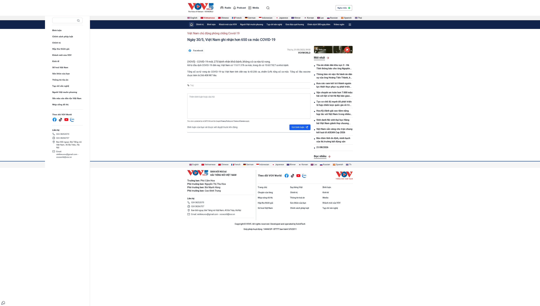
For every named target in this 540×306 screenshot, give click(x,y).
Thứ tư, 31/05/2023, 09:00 (298, 50)
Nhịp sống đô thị (60, 104)
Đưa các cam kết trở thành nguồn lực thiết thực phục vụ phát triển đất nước (333, 85)
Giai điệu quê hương (294, 24)
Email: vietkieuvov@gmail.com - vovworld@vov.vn (67, 154)
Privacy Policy (225, 121)
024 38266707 (62, 138)
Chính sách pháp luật (62, 36)
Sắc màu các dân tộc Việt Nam (66, 98)
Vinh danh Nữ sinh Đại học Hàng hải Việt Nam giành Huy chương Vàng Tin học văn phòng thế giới (333, 122)
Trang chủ (262, 187)
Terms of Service (239, 121)
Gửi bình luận (298, 127)
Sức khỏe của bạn (61, 73)
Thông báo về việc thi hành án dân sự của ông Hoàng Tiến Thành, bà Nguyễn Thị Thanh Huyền (334, 76)
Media (256, 8)
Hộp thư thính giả (60, 49)
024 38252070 (62, 134)
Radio (228, 8)
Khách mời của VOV (61, 55)
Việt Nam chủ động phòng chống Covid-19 (213, 33)
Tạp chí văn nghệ (60, 86)
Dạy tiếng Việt (296, 187)
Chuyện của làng (265, 192)
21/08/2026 (322, 147)
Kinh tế (55, 61)
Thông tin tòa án (60, 80)
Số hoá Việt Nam (60, 67)
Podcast (241, 8)
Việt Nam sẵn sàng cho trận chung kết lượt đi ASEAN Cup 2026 (334, 131)
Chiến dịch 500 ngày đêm (318, 24)
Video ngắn (339, 24)
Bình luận (57, 30)
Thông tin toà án (297, 198)
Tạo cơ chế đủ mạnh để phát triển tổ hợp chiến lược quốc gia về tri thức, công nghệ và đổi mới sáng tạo (334, 103)
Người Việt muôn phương (64, 92)
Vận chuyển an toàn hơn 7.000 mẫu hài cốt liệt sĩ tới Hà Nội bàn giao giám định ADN (334, 94)
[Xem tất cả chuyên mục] (350, 25)
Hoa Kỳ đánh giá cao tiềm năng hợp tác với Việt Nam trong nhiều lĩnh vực (333, 112)
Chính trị (56, 43)
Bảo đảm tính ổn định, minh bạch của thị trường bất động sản (333, 140)
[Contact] (3, 302)
